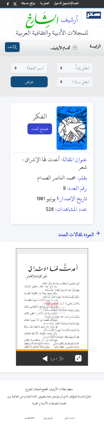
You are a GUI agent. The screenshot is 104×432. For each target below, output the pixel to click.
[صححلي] (70, 419)
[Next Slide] (44, 356)
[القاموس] (30, 419)
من (53, 359)
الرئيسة (95, 46)
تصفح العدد (39, 129)
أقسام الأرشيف (60, 48)
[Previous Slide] (62, 356)
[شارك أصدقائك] (8, 4)
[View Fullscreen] (78, 358)
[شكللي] (48, 419)
